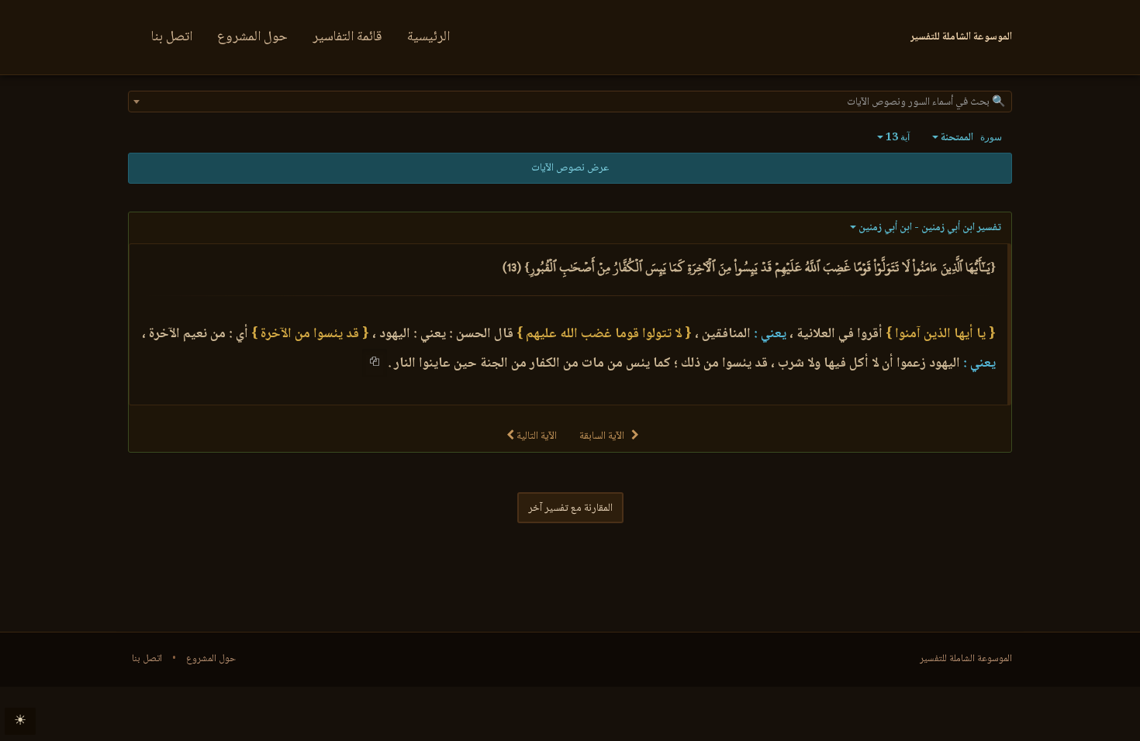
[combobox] (570, 101)
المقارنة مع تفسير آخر (570, 508)
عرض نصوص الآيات (570, 168)
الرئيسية (428, 37)
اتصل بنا (171, 37)
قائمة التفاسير (347, 37)
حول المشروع (252, 37)
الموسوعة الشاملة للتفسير (966, 658)
